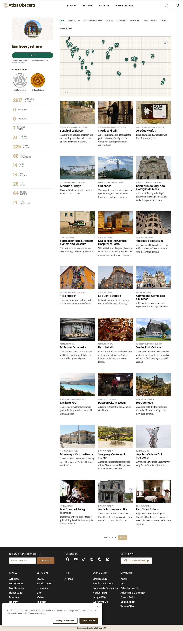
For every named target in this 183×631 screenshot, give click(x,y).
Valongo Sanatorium (149, 240)
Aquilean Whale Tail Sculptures (149, 456)
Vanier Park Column (148, 347)
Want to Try (66, 28)
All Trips (69, 579)
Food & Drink (44, 583)
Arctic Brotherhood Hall (113, 509)
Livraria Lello (106, 347)
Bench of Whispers (72, 130)
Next (122, 538)
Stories (109, 21)
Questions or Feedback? (91, 628)
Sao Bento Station (109, 295)
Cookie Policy (128, 602)
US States (134, 21)
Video (40, 597)
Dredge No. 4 (144, 402)
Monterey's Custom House (77, 454)
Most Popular (16, 588)
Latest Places (16, 583)
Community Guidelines (105, 588)
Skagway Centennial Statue (111, 456)
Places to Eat (16, 593)
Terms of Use (127, 606)
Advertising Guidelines (133, 593)
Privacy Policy (128, 597)
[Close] (98, 606)
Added (154, 21)
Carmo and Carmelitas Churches (150, 297)
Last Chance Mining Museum (72, 511)
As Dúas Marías (146, 130)
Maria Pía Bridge (70, 185)
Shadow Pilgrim (108, 130)
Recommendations (93, 21)
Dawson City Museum (112, 402)
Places (13, 573)
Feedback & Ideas (103, 583)
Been (62, 21)
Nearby (13, 602)
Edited (163, 21)
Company (126, 573)
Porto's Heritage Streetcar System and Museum (76, 242)
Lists (39, 593)
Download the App (139, 560)
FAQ (123, 583)
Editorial (42, 573)
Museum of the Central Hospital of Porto (112, 242)
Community (100, 573)
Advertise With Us (130, 588)
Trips (68, 573)
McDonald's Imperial (73, 347)
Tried (145, 21)
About (124, 579)
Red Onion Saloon (147, 509)
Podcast (41, 602)
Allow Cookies (88, 620)
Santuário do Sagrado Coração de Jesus (150, 187)
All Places (14, 579)
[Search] (177, 5)
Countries (122, 21)
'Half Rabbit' (68, 295)
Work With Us (100, 602)
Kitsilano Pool (68, 402)
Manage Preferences (65, 620)
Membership (100, 579)
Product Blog (100, 593)
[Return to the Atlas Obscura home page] (20, 5)
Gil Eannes (104, 185)
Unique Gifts (99, 597)
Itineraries (42, 588)
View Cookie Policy (37, 613)
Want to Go (74, 21)
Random (14, 597)
